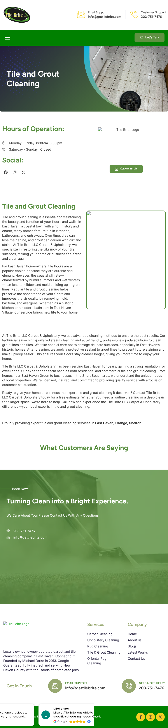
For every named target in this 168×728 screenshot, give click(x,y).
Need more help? (152, 683)
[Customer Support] (134, 14)
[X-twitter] (23, 172)
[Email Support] (81, 14)
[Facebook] (5, 172)
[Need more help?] (129, 686)
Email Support (97, 12)
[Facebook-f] (140, 717)
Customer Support (153, 12)
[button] (8, 38)
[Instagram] (14, 172)
